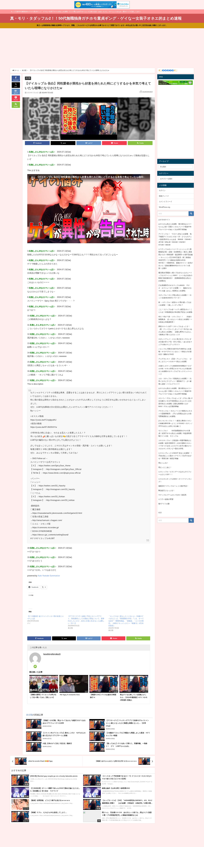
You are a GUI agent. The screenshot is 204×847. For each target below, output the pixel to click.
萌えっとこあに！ (165, 467)
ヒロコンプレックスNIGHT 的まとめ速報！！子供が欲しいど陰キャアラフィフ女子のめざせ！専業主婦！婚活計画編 (175, 455)
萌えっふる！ (163, 463)
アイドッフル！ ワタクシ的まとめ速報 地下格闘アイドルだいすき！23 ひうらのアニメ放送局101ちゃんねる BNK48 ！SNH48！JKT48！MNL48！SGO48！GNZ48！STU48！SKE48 (175, 239)
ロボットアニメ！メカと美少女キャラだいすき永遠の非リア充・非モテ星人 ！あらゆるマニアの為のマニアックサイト (175, 341)
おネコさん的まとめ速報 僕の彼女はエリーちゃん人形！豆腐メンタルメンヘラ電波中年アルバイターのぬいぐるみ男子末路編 (174, 226)
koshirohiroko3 (148, 92)
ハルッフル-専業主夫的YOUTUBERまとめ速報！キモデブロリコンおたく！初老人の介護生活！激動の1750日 (174, 351)
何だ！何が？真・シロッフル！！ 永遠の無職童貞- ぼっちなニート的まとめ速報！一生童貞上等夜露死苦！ (175, 319)
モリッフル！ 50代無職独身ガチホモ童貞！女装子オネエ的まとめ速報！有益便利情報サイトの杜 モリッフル (174, 433)
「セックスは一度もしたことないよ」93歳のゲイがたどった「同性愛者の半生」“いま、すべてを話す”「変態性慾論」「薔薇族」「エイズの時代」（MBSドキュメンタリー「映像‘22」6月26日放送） (126, 620)
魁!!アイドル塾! (164, 504)
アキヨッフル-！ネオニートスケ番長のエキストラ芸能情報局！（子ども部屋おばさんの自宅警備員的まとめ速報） (175, 413)
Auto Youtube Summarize (49, 576)
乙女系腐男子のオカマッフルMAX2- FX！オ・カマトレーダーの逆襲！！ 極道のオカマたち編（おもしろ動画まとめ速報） (174, 288)
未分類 (28, 78)
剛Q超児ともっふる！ (166, 490)
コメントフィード (165, 201)
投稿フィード (164, 196)
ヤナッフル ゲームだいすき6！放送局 (172, 495)
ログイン (162, 190)
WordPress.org (164, 207)
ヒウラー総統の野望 (165, 499)
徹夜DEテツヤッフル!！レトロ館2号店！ (173, 486)
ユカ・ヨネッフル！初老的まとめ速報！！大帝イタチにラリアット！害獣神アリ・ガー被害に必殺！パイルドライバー (174, 381)
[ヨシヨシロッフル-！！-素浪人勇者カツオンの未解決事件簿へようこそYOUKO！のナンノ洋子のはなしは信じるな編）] (175, 423)
